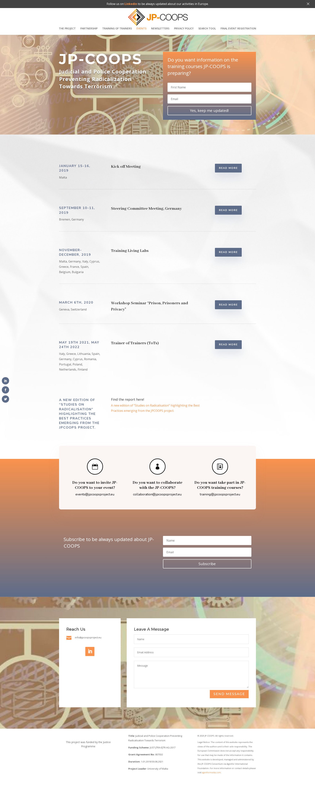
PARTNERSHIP (89, 28)
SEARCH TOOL (207, 28)
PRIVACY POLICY (184, 28)
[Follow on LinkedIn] (89, 651)
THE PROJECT (67, 28)
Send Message (229, 694)
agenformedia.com (211, 772)
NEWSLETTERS (160, 28)
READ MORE (228, 168)
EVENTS (141, 28)
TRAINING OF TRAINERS (117, 28)
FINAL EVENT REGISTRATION (238, 28)
